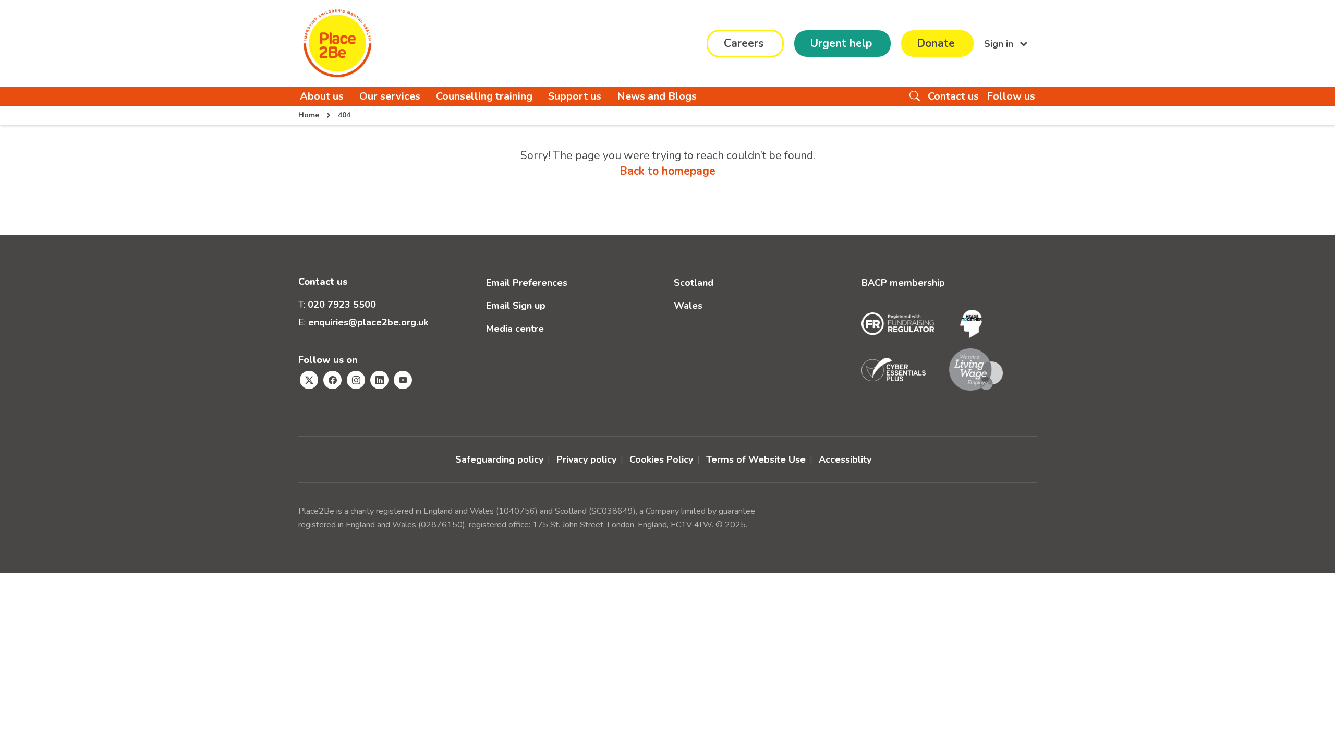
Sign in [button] (1000, 43)
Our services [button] (389, 96)
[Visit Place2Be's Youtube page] (403, 380)
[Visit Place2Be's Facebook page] (332, 380)
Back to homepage (667, 171)
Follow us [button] (1011, 96)
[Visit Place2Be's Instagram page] (356, 380)
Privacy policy (586, 459)
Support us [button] (574, 96)
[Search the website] (915, 96)
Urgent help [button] (841, 43)
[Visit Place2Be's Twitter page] (309, 380)
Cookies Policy (661, 459)
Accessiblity (845, 459)
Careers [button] (743, 43)
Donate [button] (936, 43)
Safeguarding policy (499, 459)
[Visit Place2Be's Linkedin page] (379, 380)
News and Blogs (657, 96)
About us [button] (322, 96)
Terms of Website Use (756, 459)
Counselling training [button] (484, 96)
